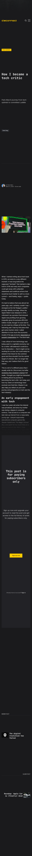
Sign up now (16, 555)
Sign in (24, 592)
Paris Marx (10, 185)
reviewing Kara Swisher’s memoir (13, 373)
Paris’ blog (5, 130)
